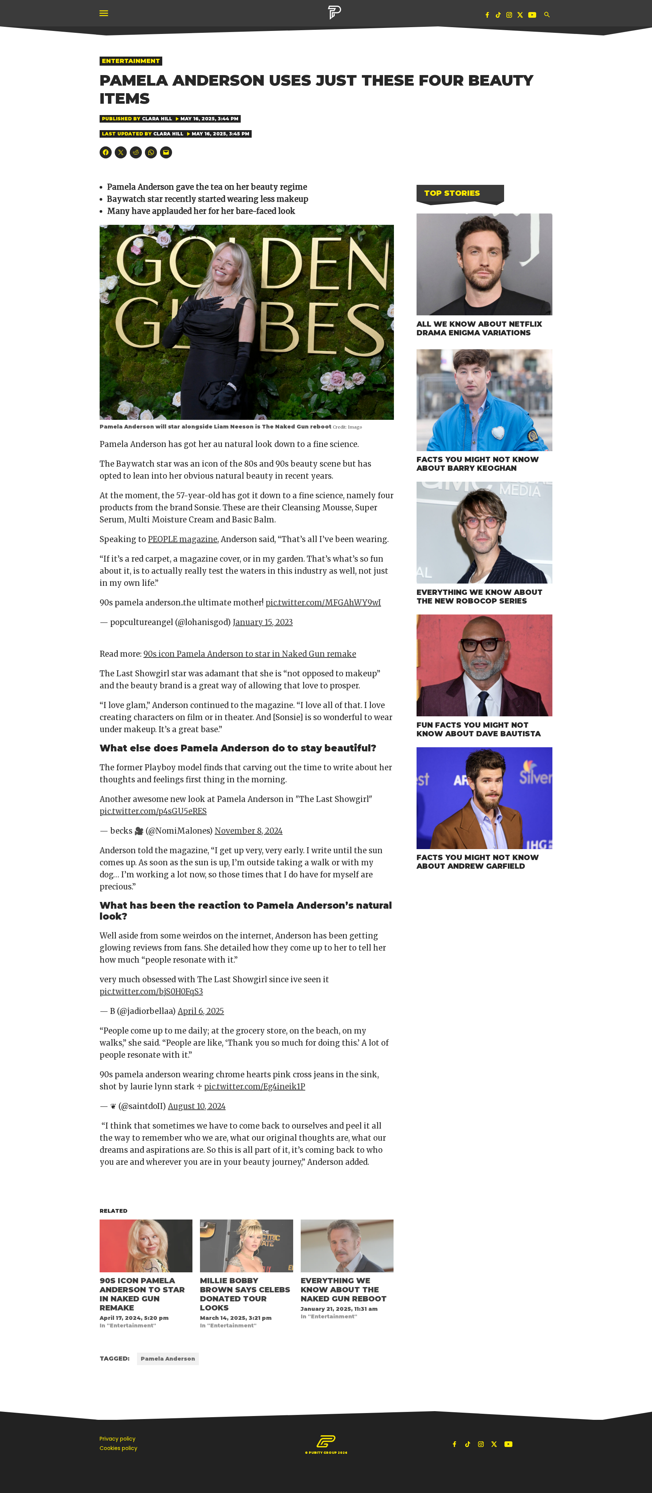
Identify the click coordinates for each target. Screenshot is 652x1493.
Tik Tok (498, 16)
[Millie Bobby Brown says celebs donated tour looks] (246, 1246)
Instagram (509, 16)
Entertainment (131, 61)
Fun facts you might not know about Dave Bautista (479, 729)
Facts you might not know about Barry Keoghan (478, 464)
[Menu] (104, 13)
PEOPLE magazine (182, 539)
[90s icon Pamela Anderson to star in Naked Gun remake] (146, 1246)
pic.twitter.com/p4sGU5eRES (153, 811)
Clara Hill (157, 118)
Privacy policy (117, 1438)
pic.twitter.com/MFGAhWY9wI (323, 602)
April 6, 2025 (201, 1011)
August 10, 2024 (197, 1106)
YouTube (533, 16)
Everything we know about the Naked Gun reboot (344, 1289)
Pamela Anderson (168, 1358)
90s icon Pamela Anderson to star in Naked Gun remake (249, 654)
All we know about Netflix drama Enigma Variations (479, 328)
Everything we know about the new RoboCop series (480, 596)
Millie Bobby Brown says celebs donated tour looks (245, 1294)
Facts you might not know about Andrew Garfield (478, 862)
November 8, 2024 (249, 831)
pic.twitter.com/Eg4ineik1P (254, 1086)
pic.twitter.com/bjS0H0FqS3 (151, 991)
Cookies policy (118, 1448)
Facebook (487, 16)
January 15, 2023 (263, 622)
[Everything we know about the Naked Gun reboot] (347, 1246)
